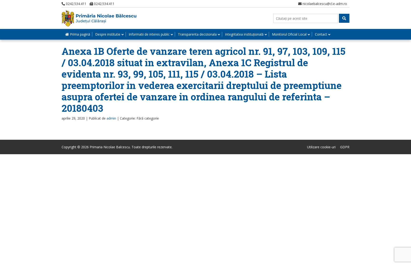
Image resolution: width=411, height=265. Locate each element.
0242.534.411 (75, 3)
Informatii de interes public (149, 34)
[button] (344, 18)
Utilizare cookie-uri (321, 147)
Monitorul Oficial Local (289, 34)
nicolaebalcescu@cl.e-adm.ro (324, 3)
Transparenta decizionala (197, 34)
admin (111, 118)
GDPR (344, 147)
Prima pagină (79, 34)
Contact (321, 34)
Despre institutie (107, 34)
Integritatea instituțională (244, 34)
